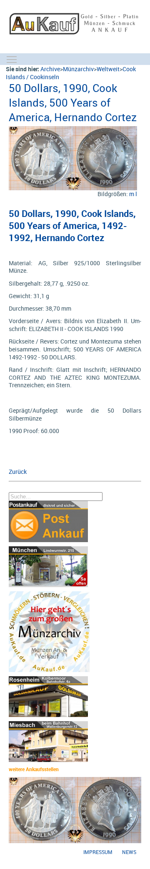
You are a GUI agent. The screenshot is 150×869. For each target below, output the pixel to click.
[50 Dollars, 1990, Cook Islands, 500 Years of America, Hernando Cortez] (73, 130)
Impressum (97, 852)
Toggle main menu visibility (12, 59)
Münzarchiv (78, 69)
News (129, 852)
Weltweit (108, 69)
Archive (50, 69)
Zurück (18, 472)
